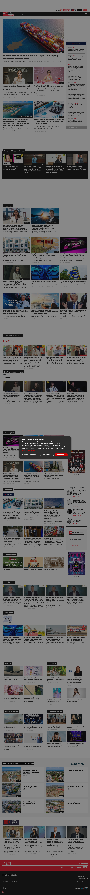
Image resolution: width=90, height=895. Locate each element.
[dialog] (45, 447)
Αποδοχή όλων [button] (61, 454)
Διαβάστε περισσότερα (59, 448)
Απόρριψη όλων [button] (47, 454)
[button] (45, 450)
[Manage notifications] (3, 892)
